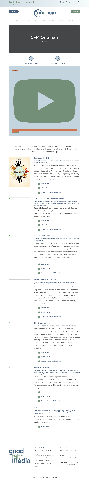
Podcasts (35, 20)
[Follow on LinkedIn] (72, 2)
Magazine (43, 20)
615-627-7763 (71, 451)
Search (11, 2)
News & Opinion (19, 20)
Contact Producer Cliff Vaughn (51, 192)
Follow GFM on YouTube (58, 63)
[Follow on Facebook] (60, 2)
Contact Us (63, 448)
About (68, 20)
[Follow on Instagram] (63, 2)
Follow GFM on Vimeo (31, 63)
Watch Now (45, 426)
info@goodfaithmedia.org (70, 458)
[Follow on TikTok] (69, 2)
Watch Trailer (45, 188)
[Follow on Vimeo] (66, 2)
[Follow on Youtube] (79, 2)
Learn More (45, 183)
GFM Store (52, 20)
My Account (26, 2)
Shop (18, 2)
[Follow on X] (76, 2)
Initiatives (60, 20)
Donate (75, 11)
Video (28, 20)
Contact (14, 11)
